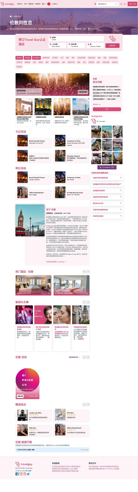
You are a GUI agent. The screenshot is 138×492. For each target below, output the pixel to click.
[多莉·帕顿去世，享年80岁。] (118, 132)
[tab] (81, 74)
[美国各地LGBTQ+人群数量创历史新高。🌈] (96, 158)
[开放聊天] (125, 4)
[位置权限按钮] (95, 4)
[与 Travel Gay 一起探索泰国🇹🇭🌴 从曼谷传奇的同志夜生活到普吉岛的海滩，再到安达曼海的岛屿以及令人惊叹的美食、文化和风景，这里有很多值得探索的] (96, 145)
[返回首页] (7, 4)
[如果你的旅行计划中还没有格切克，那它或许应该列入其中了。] (96, 132)
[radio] (30, 415)
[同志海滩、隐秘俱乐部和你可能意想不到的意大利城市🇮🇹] (107, 132)
